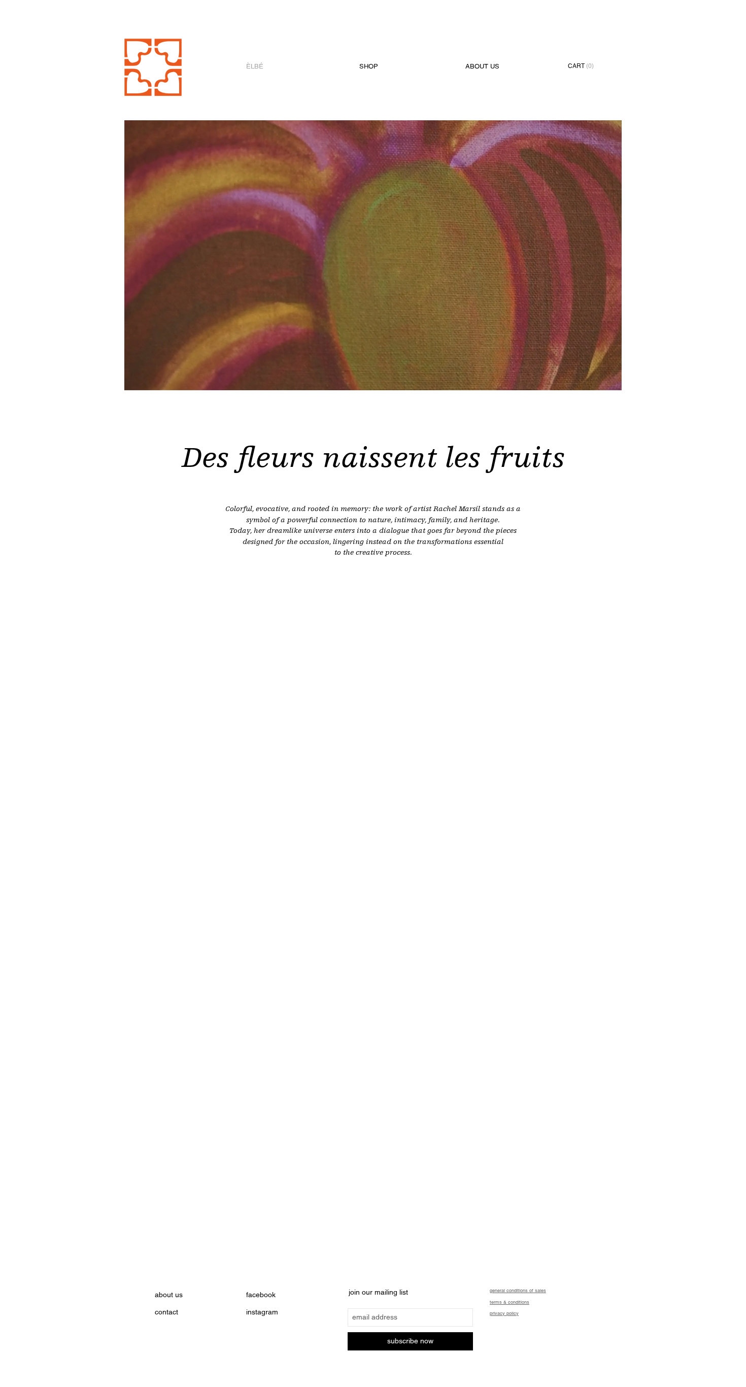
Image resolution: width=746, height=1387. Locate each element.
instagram (262, 1312)
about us (169, 1295)
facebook (261, 1295)
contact (166, 1312)
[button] (585, 66)
